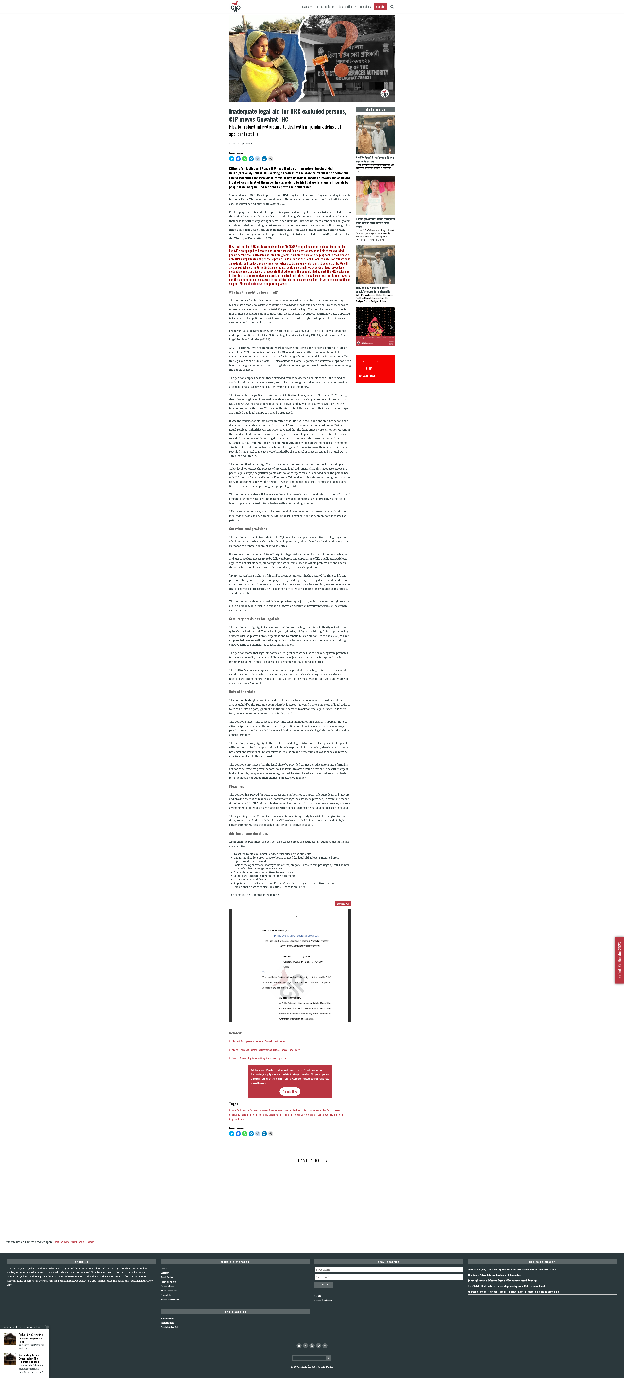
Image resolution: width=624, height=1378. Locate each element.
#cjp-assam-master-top (315, 1110)
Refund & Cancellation (170, 1299)
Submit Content (167, 1277)
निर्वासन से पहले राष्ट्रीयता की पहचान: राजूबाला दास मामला (31, 1338)
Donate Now (290, 1091)
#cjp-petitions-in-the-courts (289, 1114)
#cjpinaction (235, 1114)
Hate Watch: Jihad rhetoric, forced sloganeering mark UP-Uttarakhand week (506, 1286)
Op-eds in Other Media (170, 1327)
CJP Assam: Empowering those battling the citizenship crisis (257, 1058)
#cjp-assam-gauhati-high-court (288, 1110)
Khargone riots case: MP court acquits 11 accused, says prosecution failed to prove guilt (513, 1291)
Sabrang (317, 1295)
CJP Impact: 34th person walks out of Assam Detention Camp (257, 1041)
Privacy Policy (166, 1295)
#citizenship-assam (258, 1110)
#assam (232, 1110)
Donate (164, 1268)
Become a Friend (167, 1286)
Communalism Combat (323, 1300)
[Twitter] (305, 1345)
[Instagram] (318, 1345)
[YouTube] (312, 1345)
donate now (255, 283)
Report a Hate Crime (169, 1281)
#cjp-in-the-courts (251, 1114)
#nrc (241, 1119)
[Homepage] (325, 1345)
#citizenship (243, 1110)
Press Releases (167, 1318)
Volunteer (165, 1272)
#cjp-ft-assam (333, 1110)
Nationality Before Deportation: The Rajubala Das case (29, 1358)
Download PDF (343, 903)
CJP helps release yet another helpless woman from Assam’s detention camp (264, 1050)
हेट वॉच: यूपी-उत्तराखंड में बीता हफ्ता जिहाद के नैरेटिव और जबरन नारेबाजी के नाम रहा (502, 1280)
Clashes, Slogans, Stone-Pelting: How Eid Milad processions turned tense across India (512, 1269)
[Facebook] (299, 1345)
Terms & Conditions (169, 1290)
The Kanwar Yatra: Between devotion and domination (494, 1274)
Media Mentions (167, 1322)
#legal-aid (234, 1119)
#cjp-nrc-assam (267, 1114)
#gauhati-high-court (334, 1114)
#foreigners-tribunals (313, 1114)
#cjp (271, 1110)
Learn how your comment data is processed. (74, 1242)
